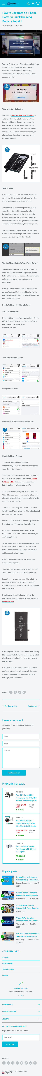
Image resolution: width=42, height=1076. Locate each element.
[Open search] (28, 3)
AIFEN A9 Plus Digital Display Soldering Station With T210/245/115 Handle (26, 823)
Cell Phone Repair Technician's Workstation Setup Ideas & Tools (27, 935)
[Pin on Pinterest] (15, 692)
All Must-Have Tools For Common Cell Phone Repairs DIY (27, 906)
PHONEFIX (19, 792)
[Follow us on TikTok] (26, 1063)
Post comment (14, 773)
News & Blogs (7, 963)
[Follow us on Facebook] (4, 1063)
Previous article (11, 706)
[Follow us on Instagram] (12, 1063)
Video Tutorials (8, 969)
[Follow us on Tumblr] (35, 1063)
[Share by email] (24, 692)
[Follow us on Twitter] (8, 1063)
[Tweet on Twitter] (19, 692)
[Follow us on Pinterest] (17, 1063)
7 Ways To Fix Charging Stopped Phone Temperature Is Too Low (27, 919)
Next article (32, 706)
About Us (5, 957)
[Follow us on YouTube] (21, 1063)
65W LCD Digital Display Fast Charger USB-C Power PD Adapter (26, 849)
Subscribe (10, 1044)
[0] (37, 3)
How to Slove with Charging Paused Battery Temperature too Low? (27, 878)
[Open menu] (3, 4)
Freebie (5, 975)
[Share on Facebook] (10, 692)
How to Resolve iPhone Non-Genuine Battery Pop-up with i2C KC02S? (27, 894)
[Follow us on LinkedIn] (30, 1063)
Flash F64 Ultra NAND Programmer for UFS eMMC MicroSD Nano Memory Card (26, 797)
